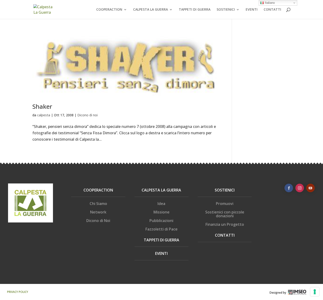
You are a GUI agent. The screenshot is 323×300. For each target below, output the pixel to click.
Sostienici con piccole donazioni (224, 213)
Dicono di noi (87, 115)
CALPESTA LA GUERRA (150, 10)
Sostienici (225, 190)
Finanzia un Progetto (224, 224)
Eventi (161, 253)
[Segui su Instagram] (299, 188)
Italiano (269, 2)
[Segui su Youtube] (310, 188)
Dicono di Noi (98, 220)
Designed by (278, 293)
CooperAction (98, 190)
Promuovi (224, 203)
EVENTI (252, 10)
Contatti (225, 235)
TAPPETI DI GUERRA (194, 10)
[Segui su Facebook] (288, 188)
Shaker (42, 106)
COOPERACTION (109, 10)
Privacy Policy (17, 292)
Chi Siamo (98, 203)
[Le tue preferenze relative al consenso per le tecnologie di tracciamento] (314, 291)
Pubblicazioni (161, 220)
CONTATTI (272, 10)
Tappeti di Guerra (161, 240)
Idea (161, 203)
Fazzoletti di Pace (161, 229)
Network (98, 212)
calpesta (43, 115)
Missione (161, 212)
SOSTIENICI (226, 10)
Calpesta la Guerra (161, 190)
